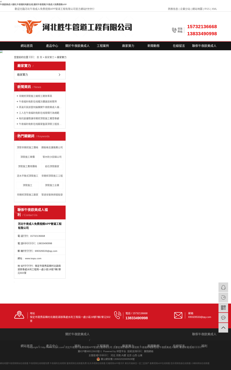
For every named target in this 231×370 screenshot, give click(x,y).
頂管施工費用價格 (27, 166)
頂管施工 (27, 185)
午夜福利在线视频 (58, 363)
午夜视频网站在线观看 (18, 363)
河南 (118, 355)
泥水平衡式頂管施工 (27, 175)
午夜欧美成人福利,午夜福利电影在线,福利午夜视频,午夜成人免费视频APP (33, 4)
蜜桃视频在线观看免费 (76, 363)
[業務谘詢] (223, 287)
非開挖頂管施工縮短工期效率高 (35, 96)
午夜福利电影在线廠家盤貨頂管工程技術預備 (41, 124)
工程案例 (103, 46)
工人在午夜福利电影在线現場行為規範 (39, 112)
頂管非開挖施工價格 (27, 147)
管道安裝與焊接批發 (52, 194)
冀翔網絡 (148, 351)
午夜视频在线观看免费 (39, 363)
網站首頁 (27, 46)
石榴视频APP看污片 (115, 363)
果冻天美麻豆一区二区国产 (137, 363)
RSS (207, 8)
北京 (129, 355)
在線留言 (179, 46)
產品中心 (52, 46)
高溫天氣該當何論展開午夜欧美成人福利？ (41, 107)
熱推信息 (173, 8)
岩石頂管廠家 (52, 166)
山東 (140, 355)
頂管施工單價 (27, 156)
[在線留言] (223, 317)
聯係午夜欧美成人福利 (204, 47)
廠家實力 (128, 46)
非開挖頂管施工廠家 (27, 194)
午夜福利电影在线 (149, 347)
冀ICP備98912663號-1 (90, 351)
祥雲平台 (121, 351)
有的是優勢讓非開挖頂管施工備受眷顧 (39, 118)
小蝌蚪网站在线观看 (200, 363)
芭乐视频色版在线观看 (180, 363)
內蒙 (123, 355)
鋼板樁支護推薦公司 (52, 147)
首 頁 (39, 57)
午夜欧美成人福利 (168, 347)
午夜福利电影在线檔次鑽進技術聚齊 (38, 101)
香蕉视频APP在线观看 (160, 363)
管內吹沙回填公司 (52, 156)
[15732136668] (223, 297)
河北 (113, 355)
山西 (134, 355)
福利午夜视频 (132, 347)
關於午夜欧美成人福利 (77, 47)
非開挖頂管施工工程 (52, 175)
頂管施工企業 (52, 185)
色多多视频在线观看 (96, 363)
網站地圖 (197, 8)
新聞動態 (153, 46)
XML (214, 8)
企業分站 (185, 8)
